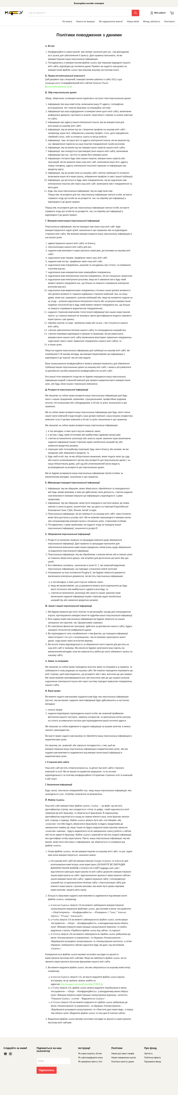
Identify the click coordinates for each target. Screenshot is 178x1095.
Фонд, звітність (151, 21)
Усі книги (67, 21)
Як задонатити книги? (111, 21)
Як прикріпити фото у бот (90, 1061)
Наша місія (133, 21)
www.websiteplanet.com (58, 86)
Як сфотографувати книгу (90, 1057)
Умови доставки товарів (122, 1053)
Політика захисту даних (122, 1061)
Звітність (148, 1053)
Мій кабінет (160, 12)
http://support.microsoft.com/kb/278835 (80, 984)
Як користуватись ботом (90, 1053)
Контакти (169, 21)
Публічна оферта (152, 1057)
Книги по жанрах (85, 21)
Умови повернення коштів (123, 1057)
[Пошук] (135, 13)
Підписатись (46, 1070)
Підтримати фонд (152, 1061)
